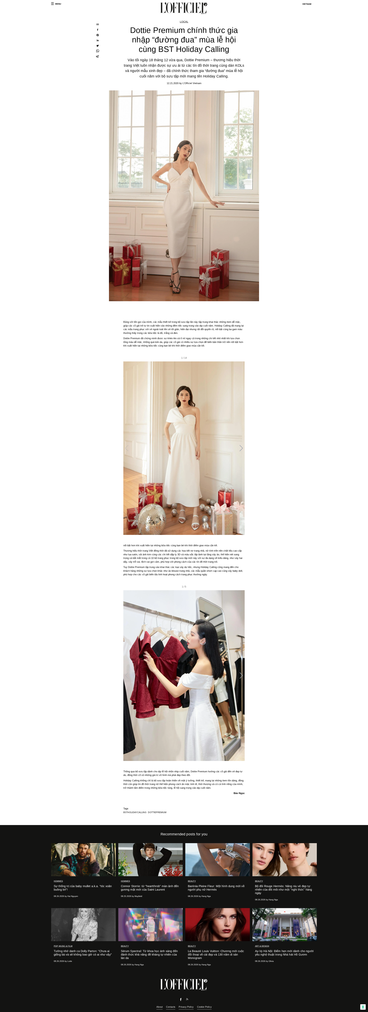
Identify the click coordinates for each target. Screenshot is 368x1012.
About (159, 1007)
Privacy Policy (186, 1007)
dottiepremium (157, 812)
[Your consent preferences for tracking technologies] (363, 1007)
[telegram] (97, 56)
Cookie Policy (204, 1007)
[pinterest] (97, 35)
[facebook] (97, 30)
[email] (97, 24)
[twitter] (97, 46)
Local (184, 21)
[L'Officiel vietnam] (184, 8)
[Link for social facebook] (180, 1000)
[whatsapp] (97, 51)
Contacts (170, 1007)
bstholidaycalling (134, 812)
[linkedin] (97, 40)
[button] (241, 448)
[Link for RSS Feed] (187, 999)
